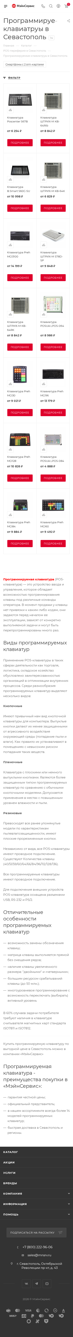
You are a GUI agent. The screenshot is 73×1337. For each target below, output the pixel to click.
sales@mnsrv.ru (39, 1255)
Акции (9, 1162)
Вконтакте (26, 1283)
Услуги (9, 1172)
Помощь (10, 1214)
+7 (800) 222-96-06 (38, 1247)
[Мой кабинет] (58, 6)
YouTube (47, 1283)
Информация (15, 1204)
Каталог (10, 1152)
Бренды (10, 1183)
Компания (12, 1193)
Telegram (36, 1283)
